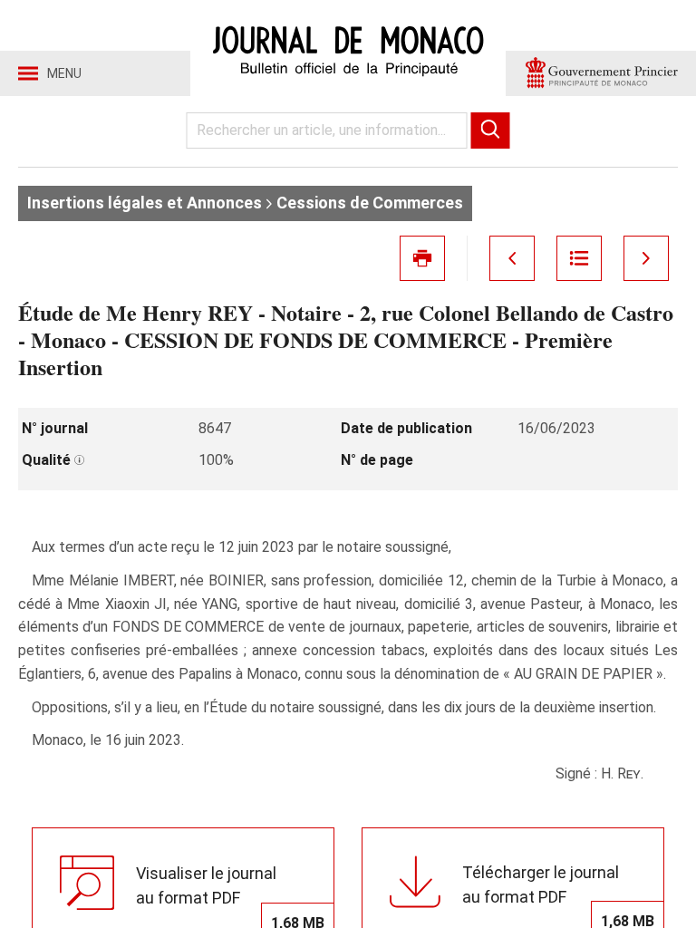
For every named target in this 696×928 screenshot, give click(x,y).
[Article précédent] (512, 258)
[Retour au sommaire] (579, 258)
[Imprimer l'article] (422, 258)
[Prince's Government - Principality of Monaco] (601, 73)
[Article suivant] (646, 258)
